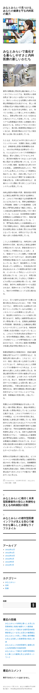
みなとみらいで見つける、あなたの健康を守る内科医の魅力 (18, 10)
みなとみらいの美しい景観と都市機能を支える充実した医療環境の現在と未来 (20, 639)
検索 (4, 601)
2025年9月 (9, 559)
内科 (6, 483)
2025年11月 (10, 552)
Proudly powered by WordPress (21, 689)
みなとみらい (10, 582)
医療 (10, 483)
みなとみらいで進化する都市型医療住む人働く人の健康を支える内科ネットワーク (20, 654)
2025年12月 (10, 549)
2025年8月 (9, 562)
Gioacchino (10, 480)
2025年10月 (10, 556)
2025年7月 (9, 565)
